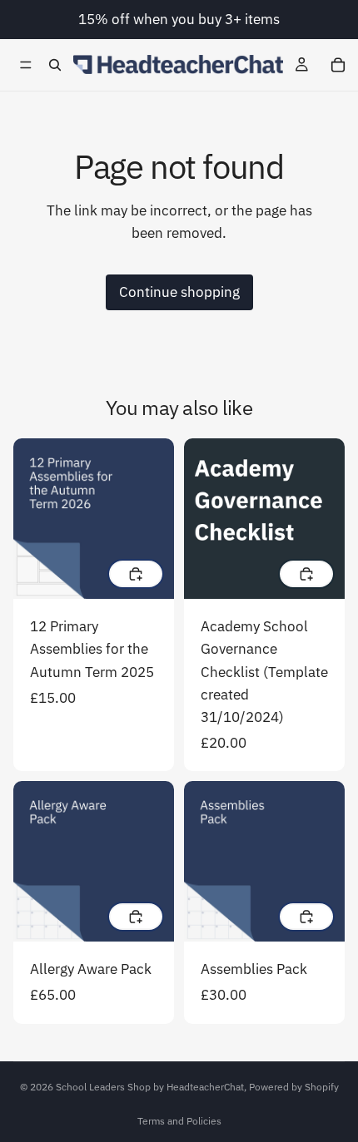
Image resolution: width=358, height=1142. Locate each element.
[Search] (55, 65)
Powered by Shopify (294, 1086)
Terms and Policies (179, 1121)
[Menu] (26, 65)
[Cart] (338, 65)
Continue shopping (179, 292)
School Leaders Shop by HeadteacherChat (150, 1086)
